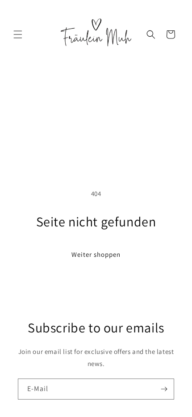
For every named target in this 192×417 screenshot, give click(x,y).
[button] (18, 34)
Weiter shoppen (96, 254)
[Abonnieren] (164, 389)
